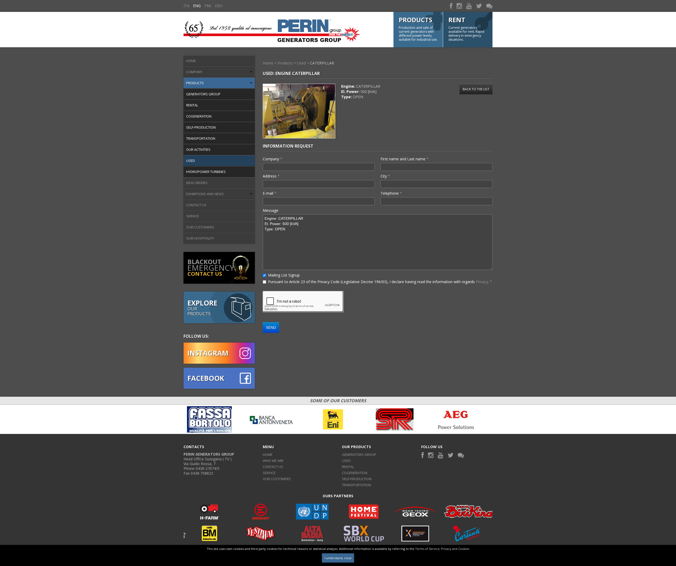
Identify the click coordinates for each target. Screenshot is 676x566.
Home (191, 60)
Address (271, 176)
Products (195, 83)
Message (270, 210)
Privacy (482, 281)
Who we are (273, 460)
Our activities (198, 149)
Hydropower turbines (206, 171)
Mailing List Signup (284, 275)
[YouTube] (469, 5)
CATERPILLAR (322, 63)
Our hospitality (200, 238)
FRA (207, 5)
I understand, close (338, 558)
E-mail (269, 193)
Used (190, 160)
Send (271, 327)
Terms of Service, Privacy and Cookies (442, 549)
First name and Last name (405, 158)
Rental (192, 105)
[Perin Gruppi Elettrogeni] (272, 29)
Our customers (200, 227)
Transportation (200, 138)
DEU (219, 5)
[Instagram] (459, 5)
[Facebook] (451, 5)
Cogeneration (199, 116)
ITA (186, 5)
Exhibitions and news (205, 193)
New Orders (197, 182)
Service (192, 216)
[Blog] (489, 5)
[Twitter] (479, 5)
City (385, 176)
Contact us (196, 205)
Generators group (203, 94)
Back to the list (476, 89)
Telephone (391, 193)
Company (194, 71)
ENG (197, 5)
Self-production (201, 127)
